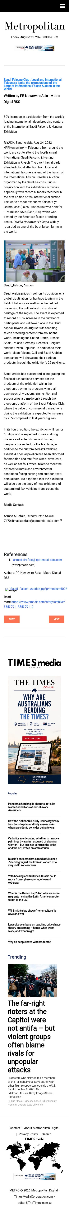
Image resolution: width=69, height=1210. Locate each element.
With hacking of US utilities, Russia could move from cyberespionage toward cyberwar (32, 879)
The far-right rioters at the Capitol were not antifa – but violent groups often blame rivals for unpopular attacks (31, 1036)
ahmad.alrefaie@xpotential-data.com (35, 521)
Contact (15, 1128)
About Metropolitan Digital (41, 1128)
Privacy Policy (28, 1134)
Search (46, 1134)
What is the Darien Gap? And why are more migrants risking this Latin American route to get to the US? (34, 896)
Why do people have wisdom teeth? (29, 941)
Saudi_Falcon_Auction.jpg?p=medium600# (39, 589)
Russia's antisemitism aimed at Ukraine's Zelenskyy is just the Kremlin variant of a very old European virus (32, 862)
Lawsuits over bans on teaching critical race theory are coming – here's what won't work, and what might (34, 928)
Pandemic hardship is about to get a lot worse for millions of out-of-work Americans (31, 807)
